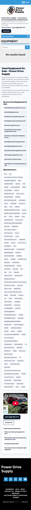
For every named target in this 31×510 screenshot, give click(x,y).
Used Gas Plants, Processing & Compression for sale (12, 130)
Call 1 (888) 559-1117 (18, 27)
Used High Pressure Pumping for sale (14, 141)
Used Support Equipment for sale (13, 155)
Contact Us (6, 31)
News (22, 489)
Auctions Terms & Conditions (15, 495)
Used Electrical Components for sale (14, 116)
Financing (15, 493)
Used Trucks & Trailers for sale (12, 159)
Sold (17, 489)
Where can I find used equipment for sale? (14, 432)
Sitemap (16, 497)
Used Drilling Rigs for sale (11, 112)
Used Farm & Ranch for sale (12, 125)
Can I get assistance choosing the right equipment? (15, 448)
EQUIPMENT (10, 489)
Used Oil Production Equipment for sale (15, 150)
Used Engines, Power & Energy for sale (14, 121)
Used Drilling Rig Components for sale (14, 107)
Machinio (25, 502)
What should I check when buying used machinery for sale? (15, 438)
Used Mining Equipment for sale (13, 146)
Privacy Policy (21, 491)
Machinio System (8, 502)
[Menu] (23, 2)
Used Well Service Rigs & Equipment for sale (15, 164)
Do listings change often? (11, 443)
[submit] (27, 47)
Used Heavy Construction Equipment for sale (14, 136)
